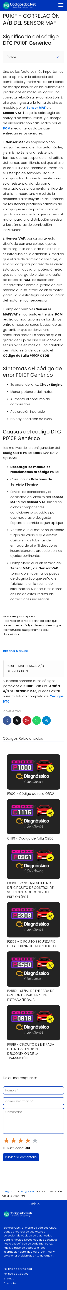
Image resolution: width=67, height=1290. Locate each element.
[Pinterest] (27, 720)
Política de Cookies (16, 1273)
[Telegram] (46, 720)
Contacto (10, 1283)
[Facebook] (7, 720)
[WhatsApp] (36, 720)
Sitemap (9, 1278)
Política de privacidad (18, 1269)
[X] (17, 720)
